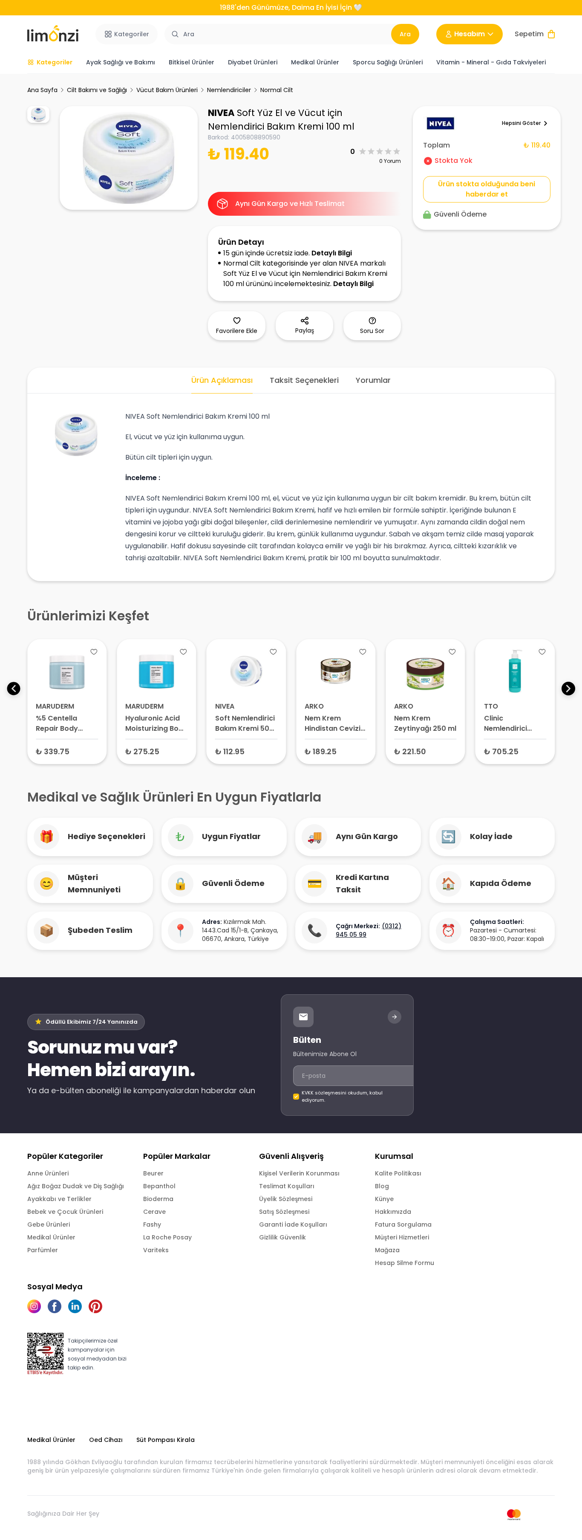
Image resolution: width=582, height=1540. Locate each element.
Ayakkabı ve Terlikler (59, 1199)
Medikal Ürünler (51, 1237)
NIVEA (221, 113)
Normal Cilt (276, 90)
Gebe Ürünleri (48, 1224)
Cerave (154, 1211)
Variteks (156, 1250)
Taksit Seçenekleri (304, 380)
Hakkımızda (393, 1211)
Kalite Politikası (398, 1173)
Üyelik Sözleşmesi (285, 1199)
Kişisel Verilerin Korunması (299, 1173)
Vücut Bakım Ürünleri (167, 90)
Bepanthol (159, 1186)
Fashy (152, 1224)
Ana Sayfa (42, 90)
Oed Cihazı (106, 1440)
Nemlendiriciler (229, 90)
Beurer (153, 1173)
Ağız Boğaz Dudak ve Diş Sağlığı (75, 1186)
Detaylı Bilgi (331, 253)
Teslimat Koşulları (286, 1186)
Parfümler (42, 1250)
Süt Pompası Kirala (165, 1440)
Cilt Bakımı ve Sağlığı (97, 90)
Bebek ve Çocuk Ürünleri (65, 1211)
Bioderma (158, 1199)
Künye (384, 1199)
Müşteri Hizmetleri (402, 1237)
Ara (405, 34)
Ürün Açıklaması (222, 380)
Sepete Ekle (67, 751)
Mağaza (387, 1250)
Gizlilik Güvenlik (282, 1237)
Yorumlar (373, 380)
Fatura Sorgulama (403, 1224)
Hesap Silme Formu (404, 1263)
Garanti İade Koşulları (293, 1224)
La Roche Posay (167, 1237)
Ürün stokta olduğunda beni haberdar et (486, 189)
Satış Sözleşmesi (284, 1211)
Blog (382, 1186)
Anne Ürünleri (48, 1173)
